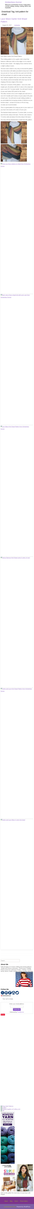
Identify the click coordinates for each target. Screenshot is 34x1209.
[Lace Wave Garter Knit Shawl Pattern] (17, 54)
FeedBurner (20, 1012)
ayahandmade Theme (10, 1206)
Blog (11, 1201)
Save (3, 1014)
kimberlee (17, 25)
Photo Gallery (24, 1201)
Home (16, 1201)
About (6, 1201)
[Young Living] (2, 1110)
